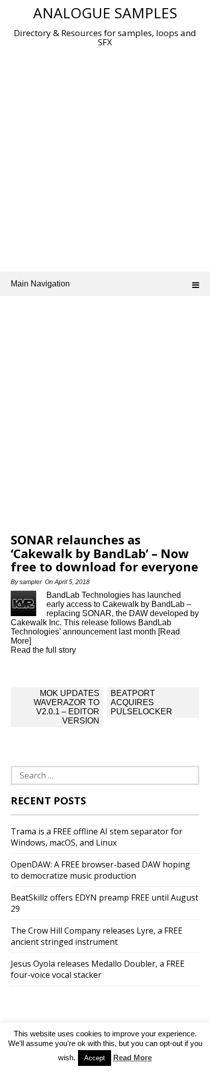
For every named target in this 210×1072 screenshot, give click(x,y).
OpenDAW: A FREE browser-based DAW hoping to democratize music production (100, 870)
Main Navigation (40, 283)
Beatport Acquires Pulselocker (141, 702)
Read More (132, 1057)
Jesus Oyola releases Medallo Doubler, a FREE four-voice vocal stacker (98, 969)
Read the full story (43, 650)
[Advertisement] (105, 157)
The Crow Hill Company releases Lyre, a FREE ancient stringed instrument (96, 936)
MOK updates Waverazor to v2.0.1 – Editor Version (66, 707)
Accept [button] (94, 1058)
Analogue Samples (105, 12)
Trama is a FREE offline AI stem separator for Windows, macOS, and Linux (96, 837)
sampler (30, 582)
